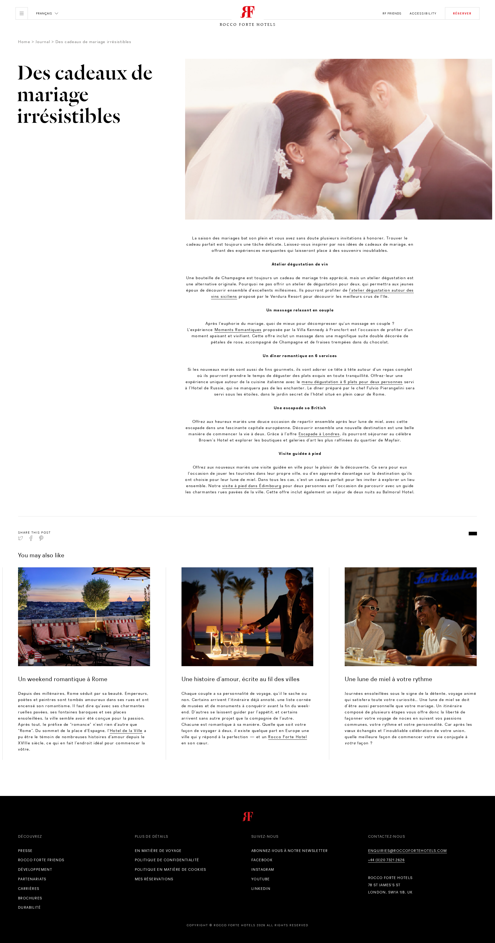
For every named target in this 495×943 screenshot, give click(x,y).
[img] (84, 616)
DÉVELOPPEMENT (35, 869)
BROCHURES (30, 898)
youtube (260, 879)
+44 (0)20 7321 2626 (386, 860)
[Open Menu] (21, 13)
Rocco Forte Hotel (287, 736)
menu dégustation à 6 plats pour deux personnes (352, 381)
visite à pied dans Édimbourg (252, 485)
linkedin (260, 888)
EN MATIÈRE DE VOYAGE (158, 851)
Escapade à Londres (319, 433)
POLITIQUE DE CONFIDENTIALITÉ (167, 860)
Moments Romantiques (238, 329)
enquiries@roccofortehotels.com (407, 851)
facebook (262, 860)
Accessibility (423, 13)
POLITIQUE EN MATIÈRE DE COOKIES (170, 869)
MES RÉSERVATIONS (154, 879)
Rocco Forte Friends (41, 860)
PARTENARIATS (32, 879)
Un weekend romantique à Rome (63, 679)
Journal (43, 41)
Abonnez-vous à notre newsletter (289, 851)
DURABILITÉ (29, 907)
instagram (262, 869)
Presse (25, 851)
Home (24, 41)
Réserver (462, 13)
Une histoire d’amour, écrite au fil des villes (241, 679)
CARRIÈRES (28, 888)
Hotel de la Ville (126, 730)
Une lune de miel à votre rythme (388, 679)
